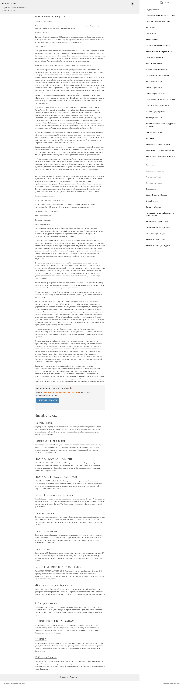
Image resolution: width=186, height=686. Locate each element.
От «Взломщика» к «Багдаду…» (157, 105)
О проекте (64, 677)
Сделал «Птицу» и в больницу (157, 195)
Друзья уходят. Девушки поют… (158, 221)
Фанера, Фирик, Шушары (155, 93)
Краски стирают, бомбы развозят (158, 144)
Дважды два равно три (154, 81)
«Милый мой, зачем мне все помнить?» (160, 15)
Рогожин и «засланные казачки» (157, 69)
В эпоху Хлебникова (153, 207)
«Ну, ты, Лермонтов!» (154, 87)
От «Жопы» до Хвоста (154, 183)
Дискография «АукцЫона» (155, 239)
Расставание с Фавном (154, 177)
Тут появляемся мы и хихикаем (157, 75)
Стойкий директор (152, 201)
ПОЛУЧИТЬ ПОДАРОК (48, 400)
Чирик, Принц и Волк (154, 63)
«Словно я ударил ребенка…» (157, 111)
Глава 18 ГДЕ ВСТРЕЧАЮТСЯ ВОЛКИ (58, 567)
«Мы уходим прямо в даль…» (156, 233)
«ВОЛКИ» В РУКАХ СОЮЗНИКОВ (56, 476)
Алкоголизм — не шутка (155, 171)
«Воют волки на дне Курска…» (53, 585)
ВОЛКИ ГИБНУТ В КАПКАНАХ (54, 621)
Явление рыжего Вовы (154, 117)
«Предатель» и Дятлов (154, 132)
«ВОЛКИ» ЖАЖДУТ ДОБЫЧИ (53, 458)
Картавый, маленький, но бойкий (158, 45)
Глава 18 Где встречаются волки (54, 494)
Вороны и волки (44, 513)
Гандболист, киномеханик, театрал (158, 21)
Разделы (73, 677)
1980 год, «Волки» (46, 657)
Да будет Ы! (150, 138)
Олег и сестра (151, 33)
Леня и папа (150, 27)
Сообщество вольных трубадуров (158, 227)
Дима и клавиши (152, 39)
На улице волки (44, 422)
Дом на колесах (151, 189)
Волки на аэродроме (47, 531)
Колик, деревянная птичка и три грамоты (161, 99)
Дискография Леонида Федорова (158, 245)
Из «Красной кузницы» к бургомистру (160, 150)
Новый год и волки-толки (50, 440)
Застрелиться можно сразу (155, 57)
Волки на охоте (44, 549)
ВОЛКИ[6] (41, 639)
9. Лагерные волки (46, 603)
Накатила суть (151, 165)
